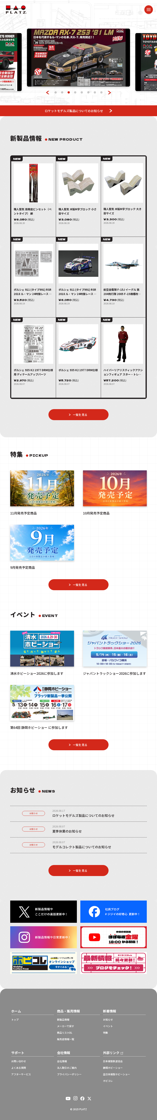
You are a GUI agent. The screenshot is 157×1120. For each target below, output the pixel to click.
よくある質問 (18, 1067)
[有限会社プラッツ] (16, 9)
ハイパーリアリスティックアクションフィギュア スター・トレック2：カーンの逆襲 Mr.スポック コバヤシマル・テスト (123, 372)
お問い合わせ (18, 1061)
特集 (105, 1032)
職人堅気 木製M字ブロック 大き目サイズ (122, 211)
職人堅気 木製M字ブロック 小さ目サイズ (77, 211)
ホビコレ (108, 1080)
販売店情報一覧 (65, 1039)
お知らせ (33, 813)
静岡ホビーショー (113, 1067)
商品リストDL (64, 1032)
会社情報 (62, 1061)
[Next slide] (109, 92)
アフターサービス (21, 1074)
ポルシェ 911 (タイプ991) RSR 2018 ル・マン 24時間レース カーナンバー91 (77, 292)
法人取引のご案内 (67, 1067)
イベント (108, 1026)
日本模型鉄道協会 (113, 1061)
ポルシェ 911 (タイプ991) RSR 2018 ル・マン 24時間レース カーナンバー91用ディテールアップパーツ (33, 292)
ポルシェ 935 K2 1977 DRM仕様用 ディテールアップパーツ (33, 372)
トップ (15, 1019)
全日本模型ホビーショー (116, 1074)
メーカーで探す (65, 1026)
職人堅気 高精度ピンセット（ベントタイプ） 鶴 (33, 211)
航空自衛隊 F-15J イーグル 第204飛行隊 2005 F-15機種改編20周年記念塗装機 (122, 292)
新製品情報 (63, 1019)
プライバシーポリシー (69, 1074)
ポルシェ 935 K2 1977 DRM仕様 (78, 370)
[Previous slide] (47, 92)
